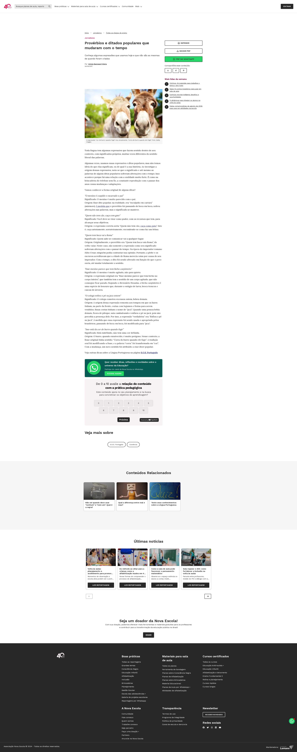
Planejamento (128, 687)
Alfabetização (128, 676)
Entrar (287, 6)
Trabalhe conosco (130, 724)
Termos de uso (169, 714)
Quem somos (128, 721)
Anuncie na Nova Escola (132, 738)
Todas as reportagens (131, 662)
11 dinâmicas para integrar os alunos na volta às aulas (183, 101)
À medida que (103, 206)
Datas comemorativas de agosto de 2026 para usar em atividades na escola (184, 107)
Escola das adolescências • (134, 694)
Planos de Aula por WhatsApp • (176, 687)
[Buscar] (49, 6)
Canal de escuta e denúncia (174, 724)
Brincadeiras (127, 683)
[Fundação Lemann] (286, 747)
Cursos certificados (108, 6)
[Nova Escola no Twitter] (208, 727)
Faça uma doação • (130, 731)
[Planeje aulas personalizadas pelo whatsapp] (292, 721)
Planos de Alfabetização (173, 676)
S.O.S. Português (149, 352)
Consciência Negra (130, 669)
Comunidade (127, 6)
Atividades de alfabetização (174, 690)
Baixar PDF (185, 51)
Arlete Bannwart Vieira (97, 64)
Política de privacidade (172, 721)
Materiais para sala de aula (83, 6)
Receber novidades (214, 715)
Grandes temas (128, 665)
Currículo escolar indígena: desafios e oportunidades (182, 96)
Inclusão (125, 679)
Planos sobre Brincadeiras (173, 680)
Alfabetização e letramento (215, 672)
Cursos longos (209, 687)
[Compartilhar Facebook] (176, 70)
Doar (149, 635)
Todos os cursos (210, 662)
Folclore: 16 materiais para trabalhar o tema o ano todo (183, 84)
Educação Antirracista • (213, 665)
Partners (125, 735)
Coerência (133, 444)
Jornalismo (97, 33)
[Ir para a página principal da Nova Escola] (8, 6)
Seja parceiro (127, 728)
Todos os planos (169, 666)
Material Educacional (171, 683)
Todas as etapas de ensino (116, 33)
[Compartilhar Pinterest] (183, 70)
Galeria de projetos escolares (135, 697)
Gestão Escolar (128, 690)
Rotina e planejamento (213, 679)
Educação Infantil (129, 672)
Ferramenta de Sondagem (174, 669)
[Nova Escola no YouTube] (220, 727)
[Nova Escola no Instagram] (212, 727)
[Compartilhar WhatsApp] (168, 70)
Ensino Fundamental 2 (213, 676)
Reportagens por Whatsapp (134, 701)
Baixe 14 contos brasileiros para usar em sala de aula (183, 90)
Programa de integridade (173, 717)
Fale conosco (127, 717)
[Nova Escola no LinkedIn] (216, 727)
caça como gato (148, 226)
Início (87, 33)
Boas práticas (60, 6)
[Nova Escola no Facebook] (204, 727)
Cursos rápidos (209, 683)
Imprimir (185, 43)
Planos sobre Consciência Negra (176, 673)
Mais (137, 6)
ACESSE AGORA (114, 373)
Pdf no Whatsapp (185, 59)
